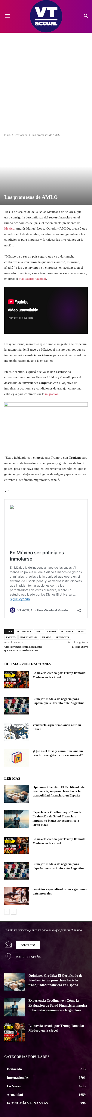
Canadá (51, 631)
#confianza (24, 631)
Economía (67, 631)
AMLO (39, 631)
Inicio (7, 135)
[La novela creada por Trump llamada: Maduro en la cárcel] (16, 679)
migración (52, 394)
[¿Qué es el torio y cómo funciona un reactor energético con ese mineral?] (16, 758)
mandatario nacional (32, 278)
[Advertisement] (46, 81)
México (9, 228)
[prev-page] (7, 912)
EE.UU (81, 631)
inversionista (28, 637)
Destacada (21, 135)
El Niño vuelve (80, 646)
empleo (11, 637)
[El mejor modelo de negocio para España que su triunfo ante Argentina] (16, 705)
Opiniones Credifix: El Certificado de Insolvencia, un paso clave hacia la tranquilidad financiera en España (59, 791)
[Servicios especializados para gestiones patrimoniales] (16, 896)
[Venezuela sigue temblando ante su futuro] (16, 732)
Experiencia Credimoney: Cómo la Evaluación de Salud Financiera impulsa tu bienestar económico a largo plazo (57, 1005)
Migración (62, 637)
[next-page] (13, 912)
